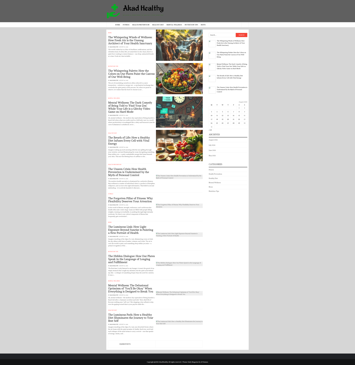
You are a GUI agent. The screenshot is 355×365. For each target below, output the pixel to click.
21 (233, 119)
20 (228, 119)
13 (228, 115)
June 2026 (212, 150)
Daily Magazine (193, 362)
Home (117, 25)
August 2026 (213, 140)
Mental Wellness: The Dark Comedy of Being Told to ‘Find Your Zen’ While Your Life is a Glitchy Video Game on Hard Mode (130, 107)
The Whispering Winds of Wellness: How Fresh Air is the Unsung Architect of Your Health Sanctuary (130, 40)
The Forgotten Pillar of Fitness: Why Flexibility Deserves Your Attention (130, 200)
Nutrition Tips (191, 25)
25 (217, 123)
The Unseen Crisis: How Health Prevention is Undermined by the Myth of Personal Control (128, 172)
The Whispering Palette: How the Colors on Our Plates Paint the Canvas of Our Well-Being (131, 73)
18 (217, 119)
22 (239, 119)
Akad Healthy (114, 47)
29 (239, 123)
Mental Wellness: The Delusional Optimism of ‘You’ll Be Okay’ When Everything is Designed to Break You (130, 288)
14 (233, 115)
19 (222, 119)
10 (211, 115)
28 (233, 123)
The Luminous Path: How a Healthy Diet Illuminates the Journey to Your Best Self (130, 317)
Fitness (126, 25)
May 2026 (212, 156)
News (203, 25)
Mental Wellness (174, 25)
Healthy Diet (158, 25)
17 (211, 119)
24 (211, 123)
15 (239, 115)
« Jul (210, 130)
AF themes (204, 362)
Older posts (125, 344)
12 (222, 115)
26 (222, 123)
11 (217, 115)
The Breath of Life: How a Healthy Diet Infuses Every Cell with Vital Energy (129, 140)
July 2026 (212, 145)
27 (228, 123)
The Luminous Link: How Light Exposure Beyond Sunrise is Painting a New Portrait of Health (130, 229)
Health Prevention (140, 25)
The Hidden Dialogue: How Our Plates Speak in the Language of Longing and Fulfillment (131, 259)
